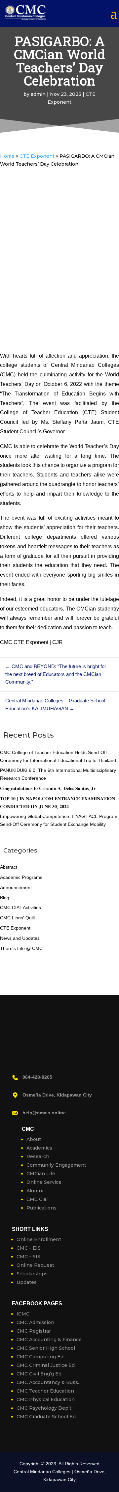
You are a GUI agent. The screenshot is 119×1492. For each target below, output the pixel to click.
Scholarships (32, 1274)
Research (37, 1156)
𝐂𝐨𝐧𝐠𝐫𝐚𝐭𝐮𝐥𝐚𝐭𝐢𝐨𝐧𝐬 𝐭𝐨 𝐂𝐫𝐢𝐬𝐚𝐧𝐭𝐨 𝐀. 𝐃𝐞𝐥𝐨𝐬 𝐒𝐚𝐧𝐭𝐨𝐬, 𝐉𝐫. (48, 788)
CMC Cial (37, 1199)
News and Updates (20, 938)
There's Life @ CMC (21, 948)
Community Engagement (56, 1165)
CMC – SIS (28, 1257)
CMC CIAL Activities (20, 907)
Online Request (35, 1265)
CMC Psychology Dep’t (44, 1408)
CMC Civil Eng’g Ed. (39, 1374)
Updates (27, 1282)
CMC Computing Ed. (40, 1357)
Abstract (8, 867)
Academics (39, 1148)
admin (38, 94)
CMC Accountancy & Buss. (48, 1382)
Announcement (16, 887)
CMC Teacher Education (45, 1391)
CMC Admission (35, 1322)
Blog (4, 897)
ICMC (23, 1314)
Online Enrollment (39, 1239)
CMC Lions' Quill (17, 917)
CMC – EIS (29, 1248)
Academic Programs (21, 877)
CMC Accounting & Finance (49, 1340)
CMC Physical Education (46, 1399)
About (33, 1139)
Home (7, 156)
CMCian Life (40, 1174)
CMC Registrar (34, 1331)
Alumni (34, 1191)
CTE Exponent (37, 156)
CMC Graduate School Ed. (47, 1417)
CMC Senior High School (46, 1348)
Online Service (43, 1182)
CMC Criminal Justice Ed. (46, 1365)
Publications (41, 1208)
